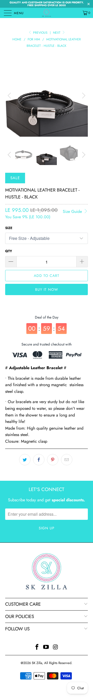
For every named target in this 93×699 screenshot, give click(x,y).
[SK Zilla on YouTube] (46, 647)
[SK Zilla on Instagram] (55, 647)
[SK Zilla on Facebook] (37, 647)
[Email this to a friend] (66, 459)
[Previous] (10, 96)
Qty (8, 251)
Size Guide (73, 211)
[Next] (83, 96)
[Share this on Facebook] (38, 459)
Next (57, 32)
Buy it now (46, 289)
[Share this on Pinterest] (52, 459)
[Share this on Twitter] (24, 459)
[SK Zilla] (46, 13)
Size (8, 227)
